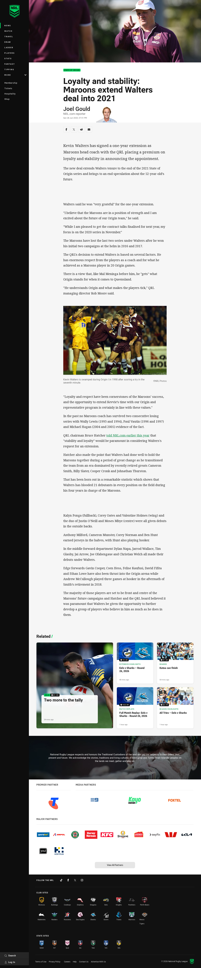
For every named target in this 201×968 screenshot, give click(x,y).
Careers (67, 961)
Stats (8, 58)
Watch (8, 31)
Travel (8, 36)
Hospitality (10, 93)
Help (75, 961)
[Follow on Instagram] (82, 880)
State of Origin (72, 70)
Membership (10, 82)
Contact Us (83, 961)
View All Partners (115, 865)
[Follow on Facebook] (68, 880)
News (7, 25)
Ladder (8, 47)
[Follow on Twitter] (75, 880)
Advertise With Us (98, 961)
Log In (11, 962)
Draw (7, 42)
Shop (7, 99)
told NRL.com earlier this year (127, 435)
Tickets (8, 88)
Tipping (9, 69)
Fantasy (9, 64)
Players (9, 53)
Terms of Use (40, 961)
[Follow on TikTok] (61, 880)
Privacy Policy (54, 961)
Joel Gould (76, 108)
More (7, 75)
